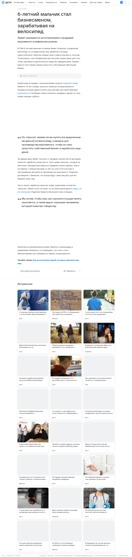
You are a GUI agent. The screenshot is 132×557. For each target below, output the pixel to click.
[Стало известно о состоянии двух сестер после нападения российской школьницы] (99, 305)
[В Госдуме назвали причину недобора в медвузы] (66, 470)
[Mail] (3, 2)
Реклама (17, 555)
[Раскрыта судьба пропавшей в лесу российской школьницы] (33, 371)
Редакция (50, 555)
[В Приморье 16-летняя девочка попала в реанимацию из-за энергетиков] (99, 536)
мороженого (23, 93)
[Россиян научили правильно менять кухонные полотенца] (33, 536)
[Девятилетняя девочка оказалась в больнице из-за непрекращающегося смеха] (33, 338)
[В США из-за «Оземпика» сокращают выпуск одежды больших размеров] (66, 536)
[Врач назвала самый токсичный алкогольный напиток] (66, 503)
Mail (3, 555)
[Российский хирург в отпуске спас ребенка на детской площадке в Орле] (99, 470)
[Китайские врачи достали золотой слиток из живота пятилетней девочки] (99, 503)
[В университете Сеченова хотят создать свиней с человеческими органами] (33, 470)
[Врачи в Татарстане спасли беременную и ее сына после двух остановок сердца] (99, 437)
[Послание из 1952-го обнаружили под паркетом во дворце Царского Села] (66, 305)
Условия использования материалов (106, 555)
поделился (68, 83)
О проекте (42, 555)
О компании (9, 555)
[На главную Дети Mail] (8, 2)
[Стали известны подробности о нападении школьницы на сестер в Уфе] (33, 503)
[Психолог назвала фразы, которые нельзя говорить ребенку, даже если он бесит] (66, 437)
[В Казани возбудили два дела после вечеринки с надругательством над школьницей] (33, 404)
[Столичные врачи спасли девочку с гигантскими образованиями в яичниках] (33, 305)
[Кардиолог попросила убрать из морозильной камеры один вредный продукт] (99, 338)
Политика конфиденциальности (83, 555)
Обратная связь (123, 555)
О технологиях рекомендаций (64, 555)
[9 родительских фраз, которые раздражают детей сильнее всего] (99, 404)
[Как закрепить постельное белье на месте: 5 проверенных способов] (99, 371)
